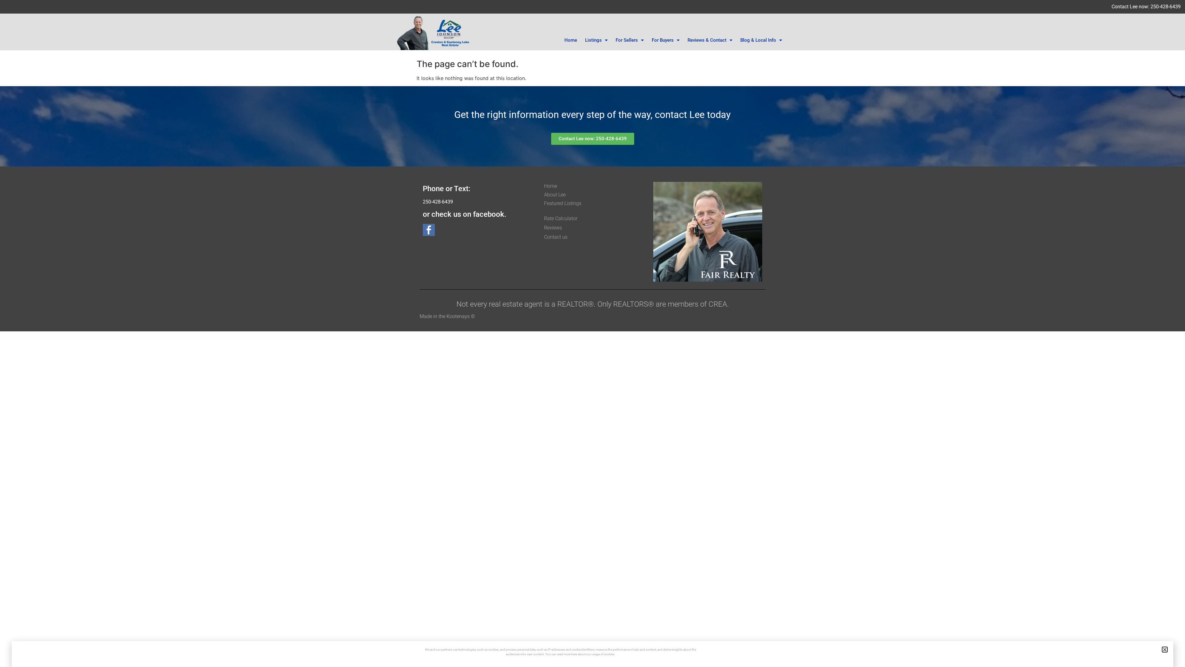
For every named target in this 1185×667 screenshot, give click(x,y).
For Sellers (627, 40)
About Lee (555, 195)
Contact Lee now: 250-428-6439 (1146, 7)
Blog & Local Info (758, 40)
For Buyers (663, 40)
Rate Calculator (560, 218)
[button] (1164, 649)
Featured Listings (562, 203)
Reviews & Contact (707, 40)
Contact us (556, 237)
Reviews (553, 228)
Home (570, 40)
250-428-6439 (438, 202)
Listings (593, 40)
